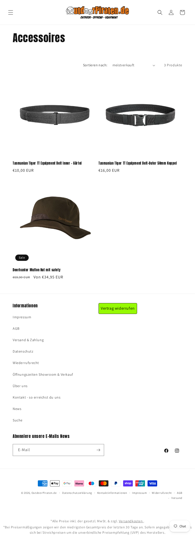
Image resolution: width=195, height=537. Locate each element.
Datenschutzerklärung (77, 493)
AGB (16, 328)
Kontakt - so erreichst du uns (36, 397)
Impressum (22, 317)
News (17, 408)
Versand (176, 498)
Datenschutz (23, 351)
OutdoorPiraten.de (44, 493)
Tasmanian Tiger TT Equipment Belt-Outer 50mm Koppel (138, 163)
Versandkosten (131, 521)
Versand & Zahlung (28, 340)
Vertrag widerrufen (118, 308)
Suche (18, 420)
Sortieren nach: (95, 65)
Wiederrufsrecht (26, 362)
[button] (10, 12)
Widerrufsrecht (162, 493)
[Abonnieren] (98, 450)
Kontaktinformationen (112, 493)
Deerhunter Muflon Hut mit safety (36, 270)
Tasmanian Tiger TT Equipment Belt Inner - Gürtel (47, 163)
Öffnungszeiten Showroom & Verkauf (43, 374)
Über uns (20, 386)
